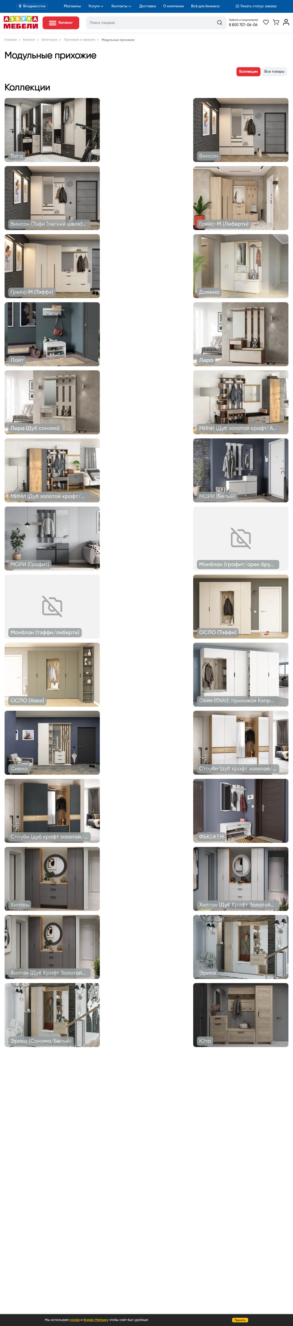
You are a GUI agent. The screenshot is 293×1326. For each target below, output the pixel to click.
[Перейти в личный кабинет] (286, 24)
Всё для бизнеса (205, 6)
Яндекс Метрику (95, 1320)
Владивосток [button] (34, 6)
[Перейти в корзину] (276, 24)
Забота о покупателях (243, 20)
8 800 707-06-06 (243, 25)
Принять (240, 1320)
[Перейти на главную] (21, 27)
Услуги (94, 6)
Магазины (72, 6)
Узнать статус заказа (258, 6)
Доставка (147, 6)
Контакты (119, 6)
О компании (173, 6)
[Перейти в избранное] (266, 24)
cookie (75, 1320)
